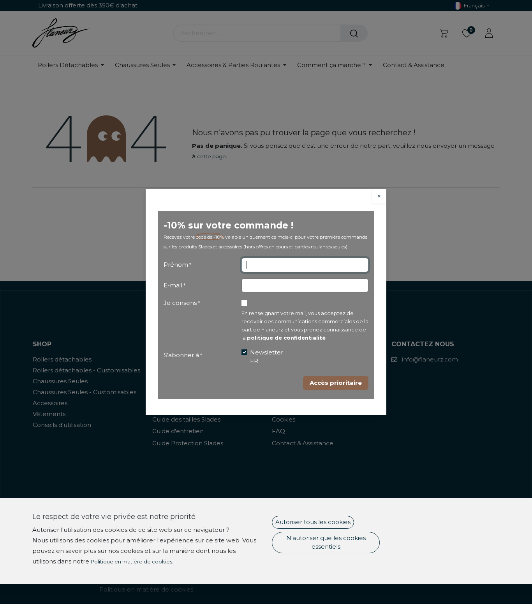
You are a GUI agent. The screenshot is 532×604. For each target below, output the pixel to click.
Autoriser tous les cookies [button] (313, 522)
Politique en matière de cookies (131, 561)
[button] (335, 383)
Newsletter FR (266, 357)
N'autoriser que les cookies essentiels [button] (326, 542)
